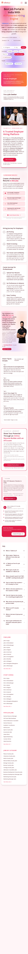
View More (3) (7, 744)
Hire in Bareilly (7, 696)
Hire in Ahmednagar (9, 683)
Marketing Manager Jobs (10, 779)
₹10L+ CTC (5, 54)
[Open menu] (25, 3)
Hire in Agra (6, 678)
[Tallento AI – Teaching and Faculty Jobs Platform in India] (6, 3)
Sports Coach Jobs (8, 729)
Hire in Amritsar (7, 689)
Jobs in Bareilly (7, 659)
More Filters (20, 54)
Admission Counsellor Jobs (10, 770)
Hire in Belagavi (7, 699)
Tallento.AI (21, 151)
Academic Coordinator (9, 725)
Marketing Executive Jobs (10, 776)
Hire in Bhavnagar (8, 703)
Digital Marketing (8, 736)
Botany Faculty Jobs (9, 765)
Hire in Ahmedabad (8, 680)
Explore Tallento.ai (7, 349)
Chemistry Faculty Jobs (9, 756)
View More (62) (7, 706)
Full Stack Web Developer (10, 718)
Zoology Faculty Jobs (9, 767)
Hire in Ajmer (7, 685)
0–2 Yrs (15, 51)
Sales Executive (7, 741)
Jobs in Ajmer (7, 647)
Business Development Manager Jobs (13, 774)
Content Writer (7, 739)
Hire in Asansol (7, 692)
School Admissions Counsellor (11, 720)
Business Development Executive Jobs (13, 772)
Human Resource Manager (10, 716)
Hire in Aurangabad (8, 694)
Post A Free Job (9, 159)
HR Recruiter (7, 727)
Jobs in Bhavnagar (8, 665)
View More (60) (7, 668)
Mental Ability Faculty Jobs (10, 760)
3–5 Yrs (21, 51)
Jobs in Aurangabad (8, 656)
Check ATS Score (9, 498)
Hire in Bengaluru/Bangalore (11, 701)
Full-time (10, 51)
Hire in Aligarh (7, 687)
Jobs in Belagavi (7, 661)
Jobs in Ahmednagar (9, 645)
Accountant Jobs (8, 732)
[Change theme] (22, 3)
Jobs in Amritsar (8, 652)
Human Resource (8, 723)
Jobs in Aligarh (7, 649)
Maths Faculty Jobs (8, 758)
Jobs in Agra (7, 640)
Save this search (7, 57)
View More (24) (7, 782)
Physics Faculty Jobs (8, 753)
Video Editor (7, 734)
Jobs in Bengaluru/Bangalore (11, 663)
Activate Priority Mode (13, 465)
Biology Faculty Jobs (9, 763)
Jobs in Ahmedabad (8, 643)
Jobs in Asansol (7, 654)
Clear (11, 54)
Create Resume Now (14, 215)
